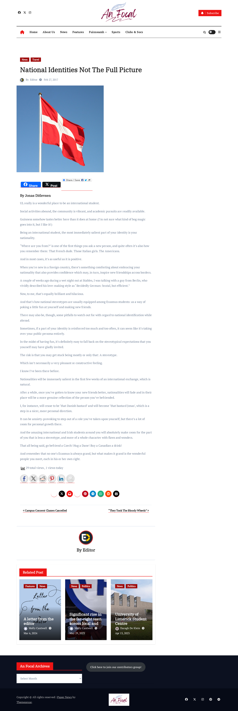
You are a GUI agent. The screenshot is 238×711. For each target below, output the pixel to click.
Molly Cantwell (38, 628)
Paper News (64, 697)
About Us (49, 32)
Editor (33, 79)
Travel (35, 59)
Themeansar (24, 702)
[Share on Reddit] (43, 478)
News (63, 32)
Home (33, 32)
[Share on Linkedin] (61, 478)
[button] (219, 32)
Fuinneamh (97, 32)
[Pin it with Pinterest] (52, 478)
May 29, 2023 (77, 633)
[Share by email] (70, 478)
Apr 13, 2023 (122, 633)
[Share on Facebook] (24, 478)
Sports (116, 32)
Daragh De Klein (130, 628)
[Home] (22, 32)
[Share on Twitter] (33, 478)
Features (78, 32)
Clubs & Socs (134, 32)
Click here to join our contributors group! (115, 667)
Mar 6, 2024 (30, 633)
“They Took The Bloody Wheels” (127, 510)
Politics (86, 586)
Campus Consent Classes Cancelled (45, 510)
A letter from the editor (39, 621)
